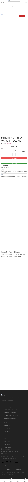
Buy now (14, 163)
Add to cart (14, 158)
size (2, 148)
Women (13, 6)
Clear (23, 151)
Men (13, 466)
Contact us (18, 469)
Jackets (18, 6)
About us (9, 469)
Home (9, 6)
